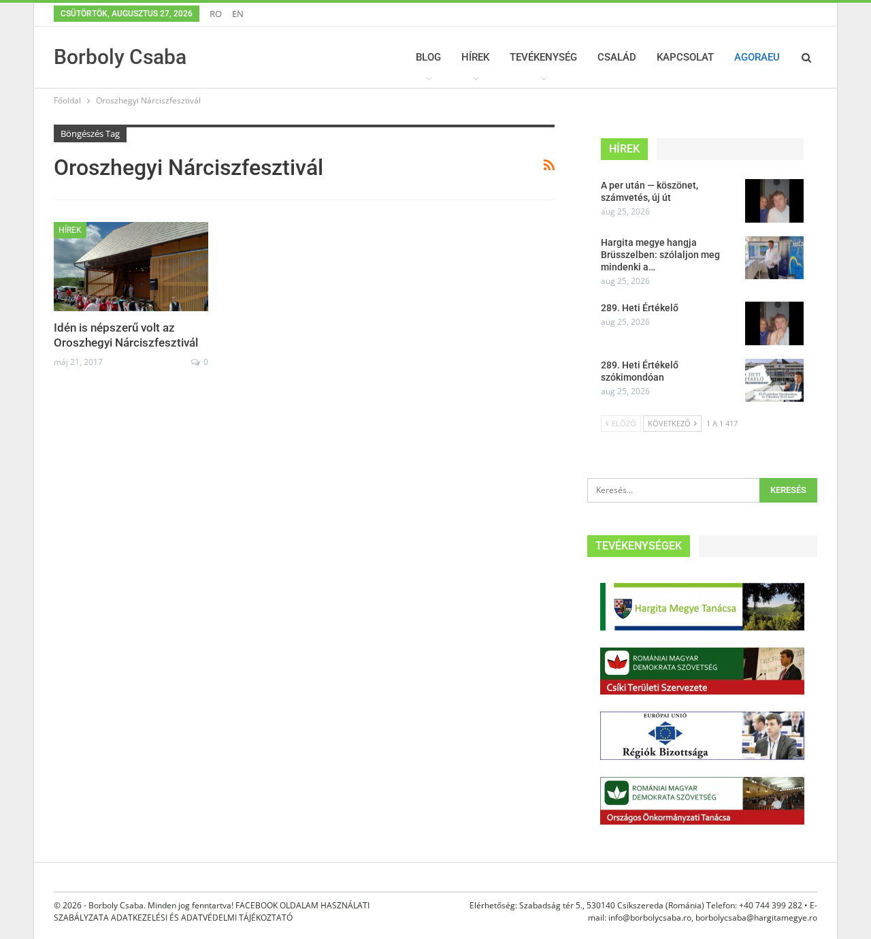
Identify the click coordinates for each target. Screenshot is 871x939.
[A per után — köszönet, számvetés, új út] (774, 201)
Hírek (475, 57)
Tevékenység (543, 57)
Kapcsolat (685, 57)
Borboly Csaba (120, 57)
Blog (428, 57)
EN (238, 13)
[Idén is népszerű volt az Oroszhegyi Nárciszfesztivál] (131, 267)
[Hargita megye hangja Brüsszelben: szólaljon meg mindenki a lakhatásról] (774, 258)
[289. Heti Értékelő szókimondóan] (774, 380)
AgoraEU (757, 57)
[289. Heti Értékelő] (774, 323)
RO (216, 13)
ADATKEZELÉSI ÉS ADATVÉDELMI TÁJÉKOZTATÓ (202, 917)
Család (616, 57)
